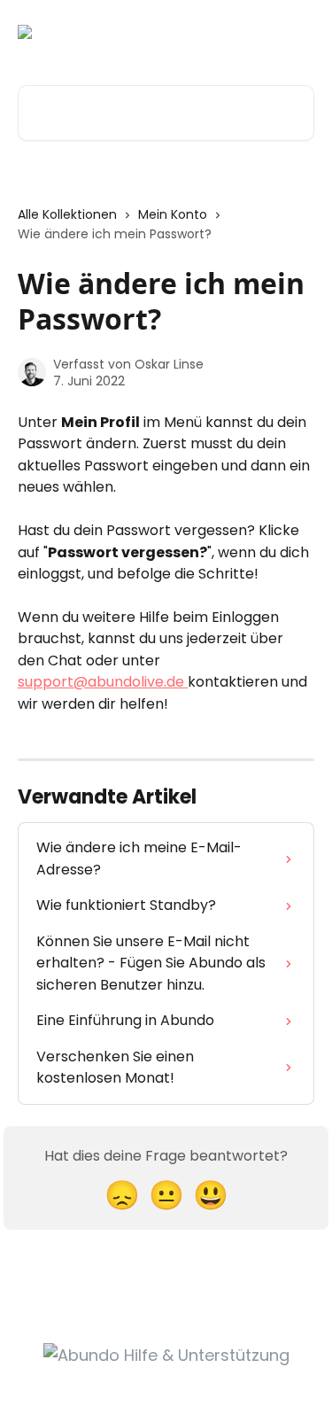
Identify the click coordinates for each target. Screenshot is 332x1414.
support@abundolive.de (103, 682)
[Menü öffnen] (298, 32)
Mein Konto (172, 214)
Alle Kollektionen (67, 214)
